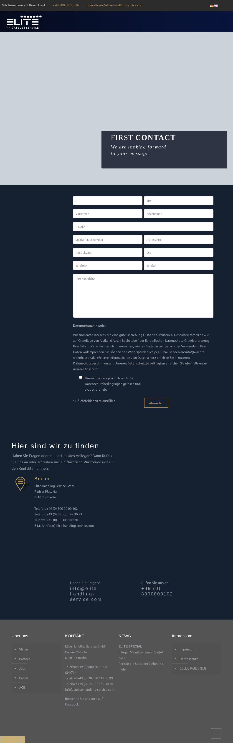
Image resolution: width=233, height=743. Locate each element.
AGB (22, 687)
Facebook (72, 704)
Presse (24, 678)
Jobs (22, 668)
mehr (122, 669)
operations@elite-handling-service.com (115, 5)
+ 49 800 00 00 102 (66, 5)
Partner (24, 659)
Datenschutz (189, 659)
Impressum (187, 649)
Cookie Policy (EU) (193, 668)
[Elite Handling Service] (24, 21)
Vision (23, 649)
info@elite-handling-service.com (86, 594)
